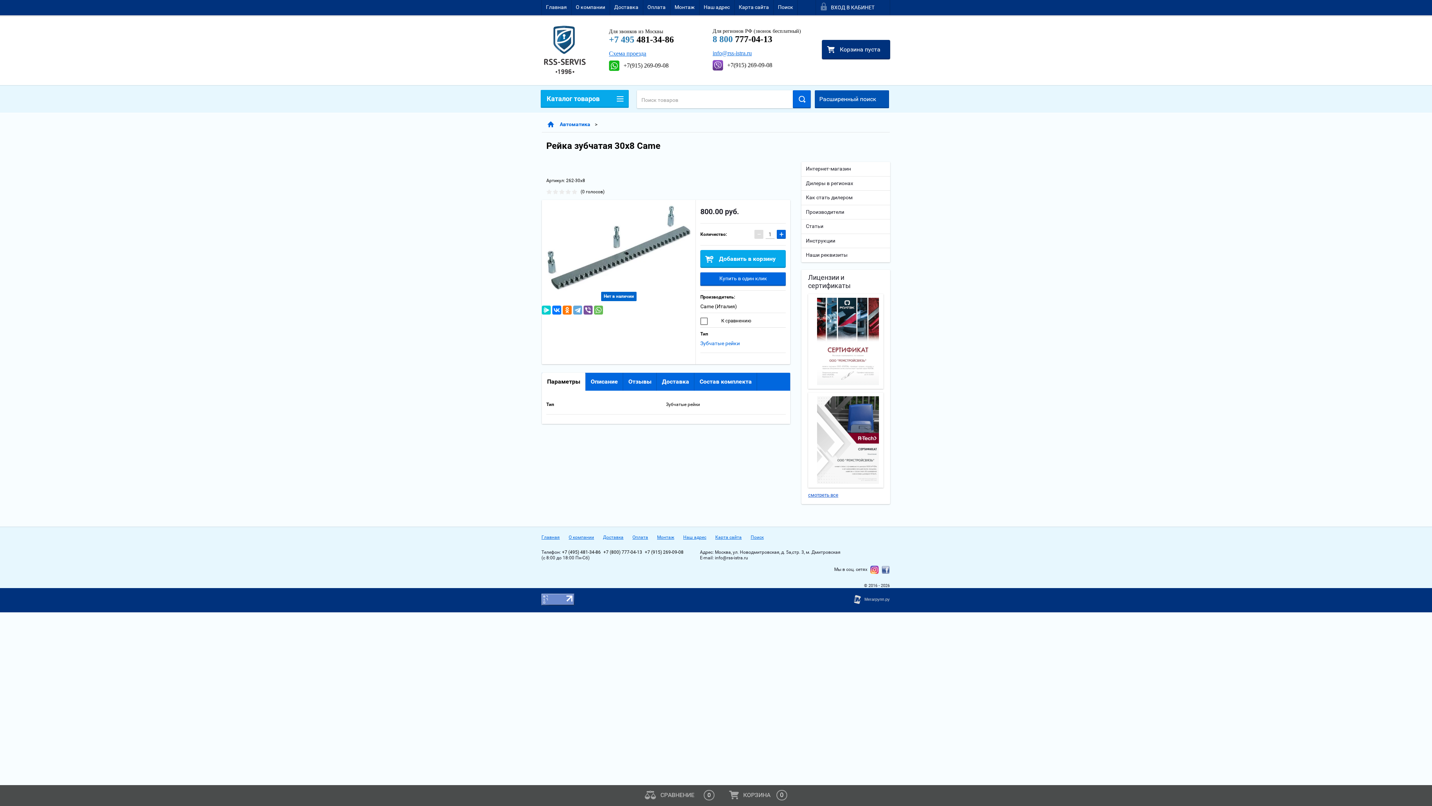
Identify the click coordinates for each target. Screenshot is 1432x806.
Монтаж (685, 7)
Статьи (814, 226)
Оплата (656, 7)
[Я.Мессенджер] (546, 310)
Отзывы (639, 381)
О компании (590, 7)
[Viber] (588, 310)
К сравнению (735, 321)
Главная (556, 7)
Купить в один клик (743, 278)
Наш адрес (717, 7)
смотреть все (823, 495)
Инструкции (820, 241)
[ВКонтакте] (556, 310)
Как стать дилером (829, 197)
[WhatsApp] (598, 310)
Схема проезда (627, 53)
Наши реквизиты (827, 255)
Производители (825, 212)
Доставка (626, 7)
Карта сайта (754, 7)
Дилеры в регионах (829, 183)
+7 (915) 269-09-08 (664, 552)
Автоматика (575, 124)
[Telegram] (577, 310)
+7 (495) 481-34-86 (581, 552)
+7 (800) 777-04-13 (622, 552)
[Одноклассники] (567, 310)
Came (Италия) (718, 306)
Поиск (785, 7)
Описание (604, 381)
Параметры (563, 381)
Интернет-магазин (828, 169)
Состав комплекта (726, 381)
